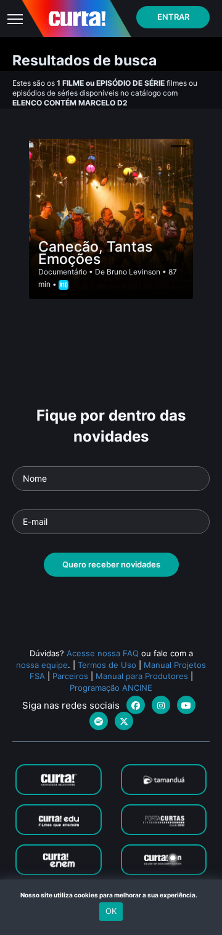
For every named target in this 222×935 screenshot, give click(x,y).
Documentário (62, 271)
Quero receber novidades (111, 564)
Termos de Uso (107, 665)
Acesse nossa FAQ (103, 653)
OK (111, 911)
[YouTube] (186, 705)
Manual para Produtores (142, 676)
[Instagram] (161, 705)
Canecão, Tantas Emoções (95, 253)
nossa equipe (42, 665)
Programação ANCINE (111, 688)
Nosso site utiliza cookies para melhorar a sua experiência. (111, 895)
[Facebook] (135, 705)
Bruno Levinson (133, 271)
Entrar (173, 17)
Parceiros (70, 676)
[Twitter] (124, 721)
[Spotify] (98, 721)
